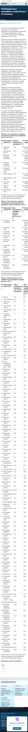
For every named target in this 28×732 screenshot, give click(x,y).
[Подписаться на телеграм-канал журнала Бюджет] (26, 3)
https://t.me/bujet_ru (6, 718)
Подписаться (17, 728)
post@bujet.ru (5, 716)
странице (12, 707)
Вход (26, 0)
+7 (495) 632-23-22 (5, 715)
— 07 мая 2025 (10, 6)
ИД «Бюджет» (3, 0)
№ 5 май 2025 (4, 6)
